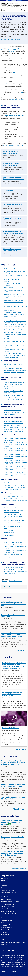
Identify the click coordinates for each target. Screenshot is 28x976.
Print (11, 39)
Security (3, 883)
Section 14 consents (9, 573)
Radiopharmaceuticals (10, 310)
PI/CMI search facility (10, 532)
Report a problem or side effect (10, 901)
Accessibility (4, 878)
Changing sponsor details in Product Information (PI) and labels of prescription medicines (14, 522)
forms (12, 70)
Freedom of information (7, 890)
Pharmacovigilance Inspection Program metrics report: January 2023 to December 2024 (13, 762)
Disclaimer (4, 885)
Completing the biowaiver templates (14, 338)
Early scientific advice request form (14, 485)
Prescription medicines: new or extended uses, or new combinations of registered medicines (15, 444)
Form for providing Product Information (15, 508)
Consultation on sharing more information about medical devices (11, 822)
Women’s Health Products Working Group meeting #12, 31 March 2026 (13, 785)
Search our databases (7, 899)
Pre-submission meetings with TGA (13, 145)
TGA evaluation (8, 191)
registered (8, 83)
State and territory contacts (9, 913)
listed (21, 92)
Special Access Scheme (7, 906)
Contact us (4, 922)
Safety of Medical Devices (10, 728)
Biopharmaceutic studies (11, 268)
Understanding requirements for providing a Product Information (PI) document (14, 516)
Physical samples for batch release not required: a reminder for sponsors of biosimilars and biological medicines (15, 429)
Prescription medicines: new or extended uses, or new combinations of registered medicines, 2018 (15, 462)
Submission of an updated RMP (13, 554)
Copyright (4, 887)
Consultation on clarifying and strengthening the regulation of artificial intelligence (12, 853)
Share (18, 39)
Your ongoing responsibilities (12, 204)
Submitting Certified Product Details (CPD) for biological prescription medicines (14, 296)
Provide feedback (8, 951)
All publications (18, 809)
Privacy (3, 880)
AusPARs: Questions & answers (12, 410)
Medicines (4, 581)
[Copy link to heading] (1, 105)
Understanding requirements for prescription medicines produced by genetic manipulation (14, 314)
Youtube (5, 930)
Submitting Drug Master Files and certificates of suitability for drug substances (13, 301)
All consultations (18, 869)
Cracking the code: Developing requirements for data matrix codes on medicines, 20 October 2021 (15, 355)
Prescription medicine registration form (15, 546)
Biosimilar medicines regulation (12, 425)
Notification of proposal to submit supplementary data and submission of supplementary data (15, 550)
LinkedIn (5, 934)
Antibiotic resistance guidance (12, 332)
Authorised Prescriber (7, 909)
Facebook (6, 925)
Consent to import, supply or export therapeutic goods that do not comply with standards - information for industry (15, 569)
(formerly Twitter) (7, 927)
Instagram (6, 932)
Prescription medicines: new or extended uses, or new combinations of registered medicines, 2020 (15, 450)
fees (14, 72)
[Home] (14, 4)
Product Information (9, 530)
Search (24, 10)
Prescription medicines (15, 581)
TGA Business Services (7, 904)
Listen (4, 39)
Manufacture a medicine (17, 99)
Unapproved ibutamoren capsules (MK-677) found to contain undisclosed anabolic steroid (13, 634)
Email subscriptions (6, 920)
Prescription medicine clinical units (13, 287)
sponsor (11, 51)
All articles (20, 749)
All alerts (20, 650)
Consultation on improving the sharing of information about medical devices (12, 693)
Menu (4, 10)
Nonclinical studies (9, 318)
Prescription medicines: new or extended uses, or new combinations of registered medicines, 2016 (15, 474)
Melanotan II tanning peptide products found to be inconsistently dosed (14, 603)
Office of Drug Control (7, 911)
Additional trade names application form (15, 500)
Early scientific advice (10, 483)
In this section (7, 587)
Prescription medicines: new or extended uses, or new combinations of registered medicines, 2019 (15, 456)
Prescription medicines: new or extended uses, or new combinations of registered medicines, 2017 (15, 468)
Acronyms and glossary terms (9, 892)
